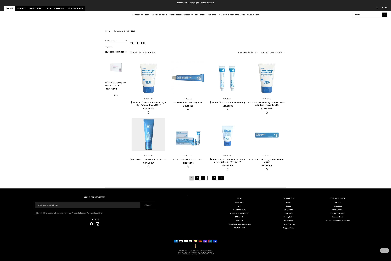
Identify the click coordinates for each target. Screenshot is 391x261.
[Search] (384, 14)
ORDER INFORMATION (55, 8)
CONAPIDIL (148, 99)
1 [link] (191, 178)
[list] (140, 52)
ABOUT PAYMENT (36, 8)
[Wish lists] (381, 8)
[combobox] (369, 14)
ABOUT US (21, 8)
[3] (146, 52)
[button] (386, 8)
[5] (154, 52)
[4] (149, 52)
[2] (143, 52)
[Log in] (376, 8)
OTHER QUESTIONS (75, 8)
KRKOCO (9, 8)
